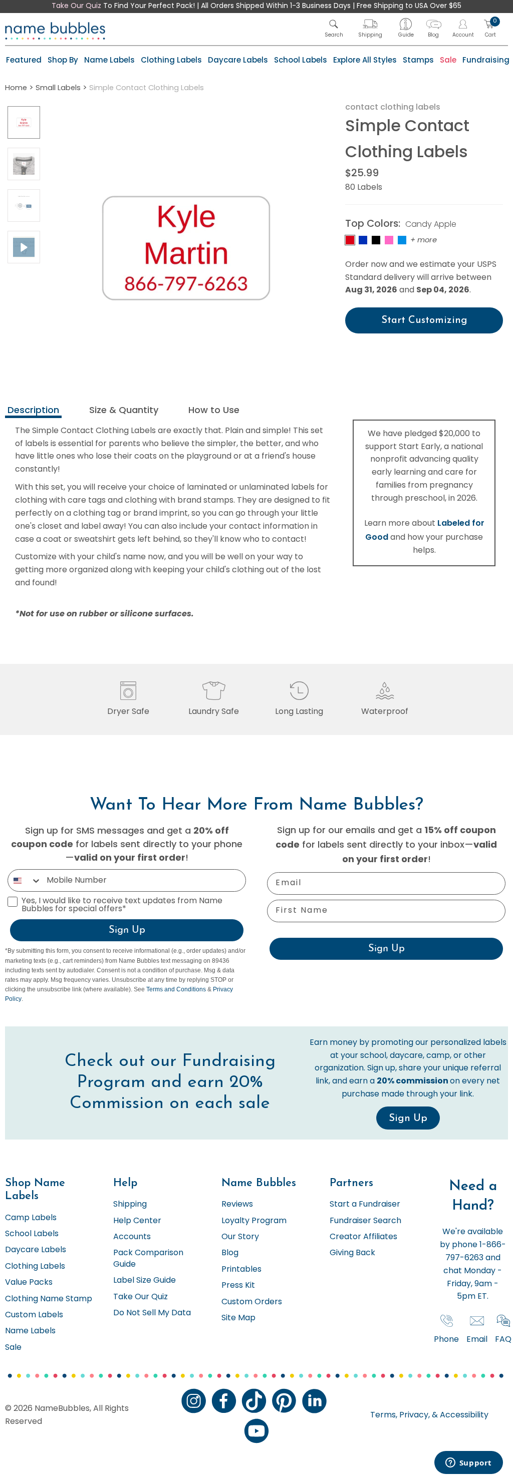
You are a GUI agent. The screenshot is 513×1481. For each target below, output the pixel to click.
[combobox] (25, 880)
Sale (448, 60)
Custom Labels (34, 1315)
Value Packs (29, 1283)
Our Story (240, 1237)
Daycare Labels (238, 60)
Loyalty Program (254, 1221)
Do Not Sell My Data (152, 1313)
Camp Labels (31, 1218)
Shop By (63, 60)
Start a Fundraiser (365, 1205)
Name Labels (109, 60)
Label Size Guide (144, 1281)
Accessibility (463, 1415)
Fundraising (485, 60)
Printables (241, 1270)
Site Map (238, 1318)
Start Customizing (424, 320)
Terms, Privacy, (400, 1415)
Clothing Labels (171, 60)
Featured (24, 60)
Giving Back (352, 1253)
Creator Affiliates (363, 1237)
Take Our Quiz (76, 6)
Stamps (418, 60)
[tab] (33, 411)
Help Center (137, 1221)
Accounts (132, 1237)
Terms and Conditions (176, 989)
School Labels (300, 60)
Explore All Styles (365, 60)
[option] (24, 122)
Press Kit (238, 1286)
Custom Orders (251, 1302)
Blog (229, 1253)
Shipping (130, 1205)
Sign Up (127, 930)
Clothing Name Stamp (48, 1299)
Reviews (237, 1205)
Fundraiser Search (365, 1221)
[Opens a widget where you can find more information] (468, 1463)
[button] (334, 28)
